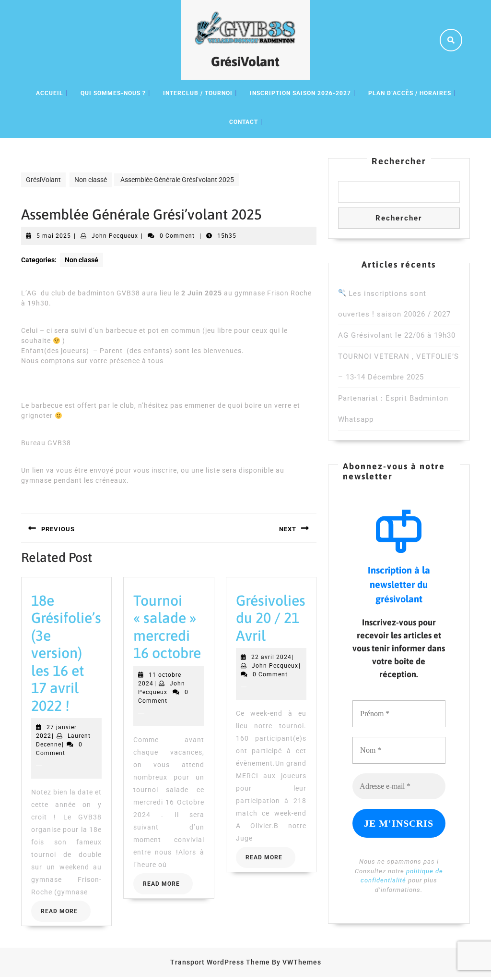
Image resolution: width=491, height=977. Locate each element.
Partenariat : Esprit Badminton (393, 398)
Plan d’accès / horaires (409, 93)
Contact (243, 122)
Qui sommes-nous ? (113, 93)
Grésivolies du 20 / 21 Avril (270, 618)
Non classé (90, 179)
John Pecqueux (115, 235)
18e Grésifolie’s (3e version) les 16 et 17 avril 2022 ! (66, 653)
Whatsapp (356, 419)
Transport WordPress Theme (220, 962)
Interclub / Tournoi (198, 93)
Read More (66, 914)
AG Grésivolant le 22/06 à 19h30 (397, 335)
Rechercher (399, 161)
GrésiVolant (245, 61)
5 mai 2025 (53, 235)
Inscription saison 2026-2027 (300, 93)
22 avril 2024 (271, 657)
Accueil (49, 93)
